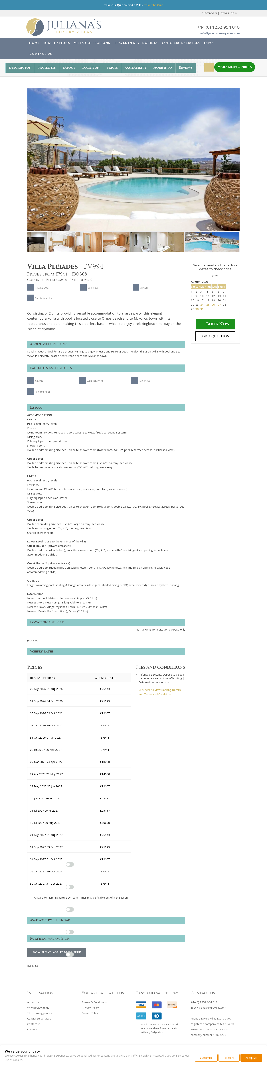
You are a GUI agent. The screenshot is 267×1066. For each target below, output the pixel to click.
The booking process (40, 1013)
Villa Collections (92, 43)
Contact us (34, 1024)
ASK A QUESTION (215, 336)
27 (219, 304)
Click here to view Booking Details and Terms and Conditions (160, 692)
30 (197, 309)
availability (135, 67)
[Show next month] (222, 276)
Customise (206, 1057)
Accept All (251, 1057)
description (20, 67)
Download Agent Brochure (57, 952)
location (91, 67)
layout (69, 67)
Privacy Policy (90, 1007)
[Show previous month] (209, 276)
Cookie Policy (90, 1013)
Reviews (186, 67)
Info (208, 43)
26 (213, 304)
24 (202, 304)
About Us (33, 1002)
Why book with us (38, 1007)
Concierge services (39, 1018)
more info (162, 67)
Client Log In (209, 13)
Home (34, 43)
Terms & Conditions (94, 1002)
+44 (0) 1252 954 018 (218, 27)
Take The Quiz (153, 5)
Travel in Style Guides (136, 43)
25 (208, 304)
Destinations (57, 43)
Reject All (229, 1057)
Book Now (217, 324)
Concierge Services (181, 43)
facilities (47, 67)
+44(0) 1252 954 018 (204, 1002)
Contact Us (40, 54)
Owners (32, 1029)
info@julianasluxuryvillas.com (220, 33)
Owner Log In (229, 13)
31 (202, 309)
